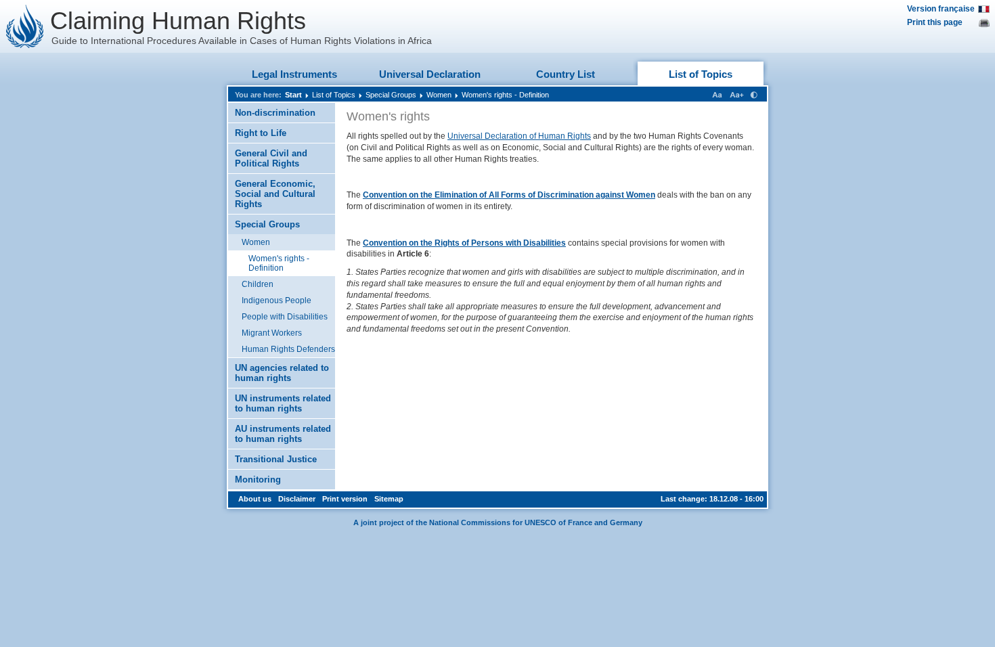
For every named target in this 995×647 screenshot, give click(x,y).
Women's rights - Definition (505, 95)
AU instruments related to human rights (283, 434)
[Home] (25, 26)
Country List (565, 74)
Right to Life (260, 133)
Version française (941, 9)
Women (438, 95)
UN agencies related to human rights (282, 373)
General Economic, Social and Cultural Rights (275, 194)
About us (254, 499)
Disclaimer (296, 499)
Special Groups (391, 95)
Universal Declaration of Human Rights (519, 136)
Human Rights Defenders (288, 349)
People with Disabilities (285, 316)
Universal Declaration (430, 74)
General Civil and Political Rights (271, 158)
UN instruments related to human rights (283, 403)
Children (257, 284)
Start (293, 95)
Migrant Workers (272, 333)
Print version (345, 499)
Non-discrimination (275, 113)
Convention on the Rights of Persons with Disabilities (464, 243)
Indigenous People (276, 300)
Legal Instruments (294, 74)
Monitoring (258, 479)
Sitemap (388, 499)
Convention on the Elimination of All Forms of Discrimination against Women (509, 195)
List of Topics (700, 74)
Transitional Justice (276, 459)
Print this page (935, 22)
